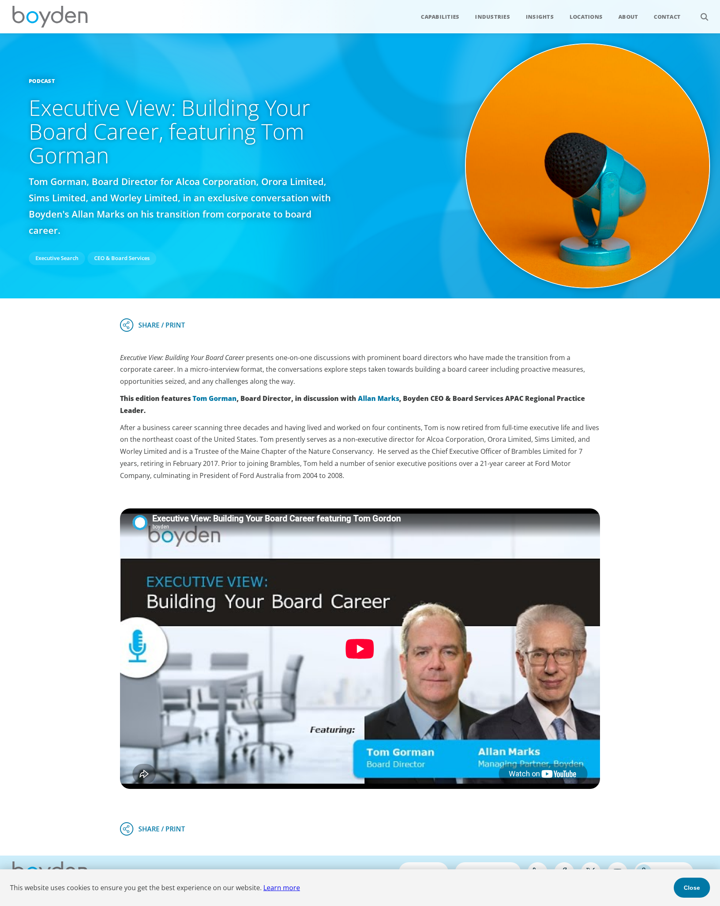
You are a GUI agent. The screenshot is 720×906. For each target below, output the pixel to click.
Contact (667, 16)
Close (692, 887)
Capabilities (440, 16)
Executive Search (56, 258)
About (628, 16)
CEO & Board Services (122, 258)
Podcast (42, 81)
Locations (586, 16)
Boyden (50, 16)
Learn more (281, 887)
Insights (540, 16)
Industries (492, 16)
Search (704, 17)
